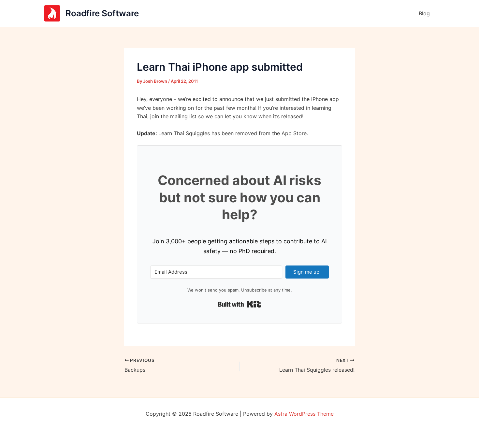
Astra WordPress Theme (304, 413)
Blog (424, 13)
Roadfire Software (102, 13)
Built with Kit (239, 304)
